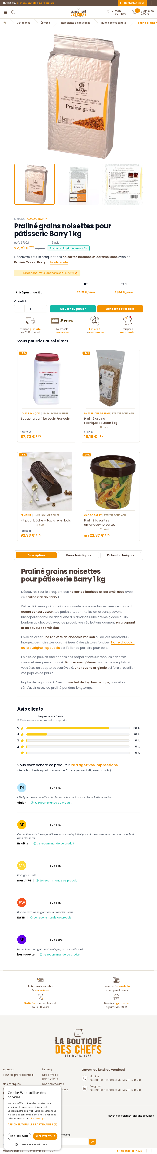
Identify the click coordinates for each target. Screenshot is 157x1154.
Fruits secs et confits (113, 22)
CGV (52, 1150)
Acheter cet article (120, 309)
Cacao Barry (37, 219)
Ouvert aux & (28, 3)
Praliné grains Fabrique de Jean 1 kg (100, 421)
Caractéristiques (78, 555)
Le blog (47, 1069)
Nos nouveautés (53, 1084)
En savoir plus (39, 1118)
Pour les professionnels (18, 1075)
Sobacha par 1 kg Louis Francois (45, 419)
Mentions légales (13, 1150)
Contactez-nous (134, 3)
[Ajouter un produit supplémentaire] (42, 308)
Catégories (23, 22)
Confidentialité (36, 1150)
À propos (9, 1069)
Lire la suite (59, 262)
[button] (17, 96)
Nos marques (12, 1084)
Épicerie (45, 22)
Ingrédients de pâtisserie (75, 22)
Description (36, 555)
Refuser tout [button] (19, 1136)
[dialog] (32, 1118)
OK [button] (92, 1142)
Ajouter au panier (73, 309)
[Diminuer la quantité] (19, 308)
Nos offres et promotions (51, 1077)
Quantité (20, 301)
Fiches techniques (120, 555)
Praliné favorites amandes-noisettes (99, 522)
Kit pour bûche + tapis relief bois (45, 520)
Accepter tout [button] (45, 1136)
